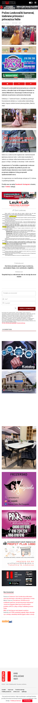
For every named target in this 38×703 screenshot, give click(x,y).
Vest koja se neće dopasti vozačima (18, 610)
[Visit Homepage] (9, 2)
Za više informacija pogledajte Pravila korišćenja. (13, 323)
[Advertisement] (19, 645)
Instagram (26, 184)
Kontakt (4, 689)
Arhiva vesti (16, 691)
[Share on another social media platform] (30, 83)
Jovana (6, 604)
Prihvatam (27, 700)
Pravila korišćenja (19, 689)
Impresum (10, 689)
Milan (5, 610)
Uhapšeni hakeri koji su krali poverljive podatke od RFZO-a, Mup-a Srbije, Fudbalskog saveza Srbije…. (18, 606)
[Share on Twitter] (19, 83)
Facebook (18, 184)
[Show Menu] (35, 2)
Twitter (7, 186)
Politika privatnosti (6, 691)
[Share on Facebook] (7, 83)
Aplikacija (24, 691)
